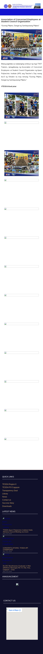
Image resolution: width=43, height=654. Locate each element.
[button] (36, 12)
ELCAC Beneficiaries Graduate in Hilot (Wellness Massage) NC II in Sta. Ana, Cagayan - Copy (17, 567)
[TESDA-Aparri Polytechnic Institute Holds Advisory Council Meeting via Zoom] (8, 523)
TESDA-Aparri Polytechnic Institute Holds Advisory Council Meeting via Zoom (18, 531)
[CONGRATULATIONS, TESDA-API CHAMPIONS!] (8, 541)
